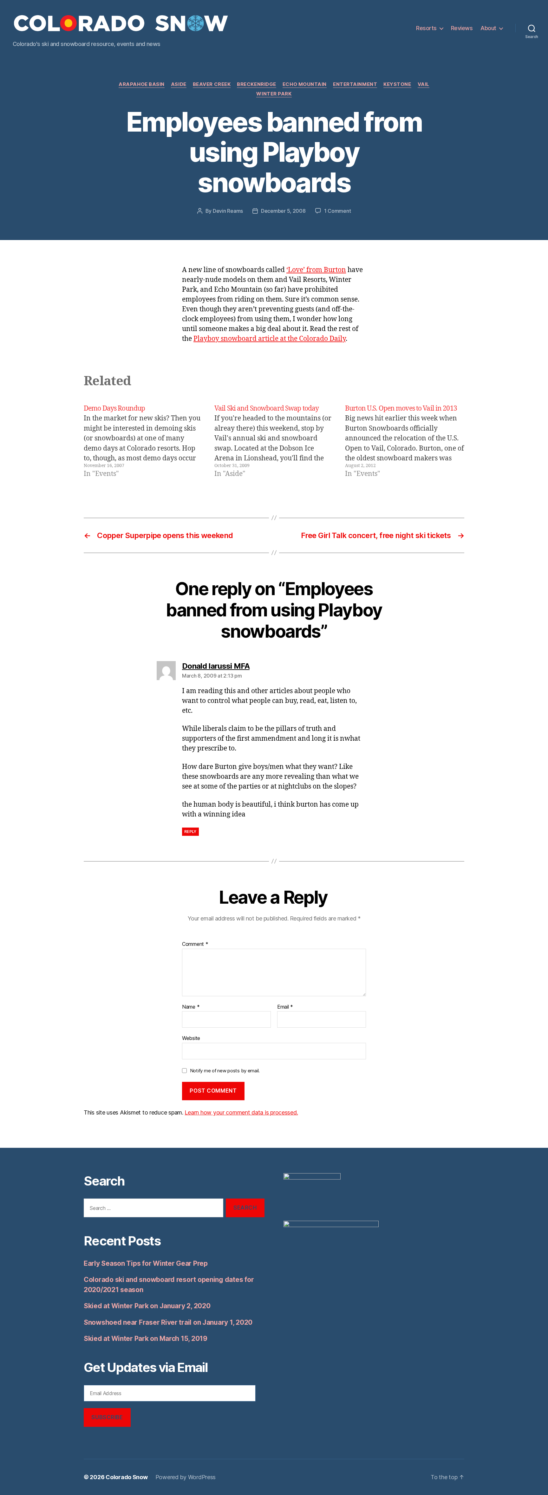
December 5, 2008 (283, 211)
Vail (423, 84)
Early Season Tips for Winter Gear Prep (146, 1263)
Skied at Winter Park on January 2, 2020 (147, 1306)
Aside (178, 84)
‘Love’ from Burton (316, 270)
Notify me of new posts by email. (225, 1071)
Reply (190, 831)
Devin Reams (228, 211)
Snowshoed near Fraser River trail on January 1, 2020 (168, 1322)
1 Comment (337, 211)
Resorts (426, 28)
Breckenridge (256, 84)
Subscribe (107, 1417)
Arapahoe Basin (142, 84)
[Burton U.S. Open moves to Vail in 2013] (404, 441)
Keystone (397, 84)
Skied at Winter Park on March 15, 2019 (145, 1338)
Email (285, 1007)
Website (191, 1038)
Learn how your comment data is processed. (241, 1112)
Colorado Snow (127, 1477)
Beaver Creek (212, 84)
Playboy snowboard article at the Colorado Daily (269, 339)
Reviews (462, 28)
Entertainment (355, 84)
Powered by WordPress (185, 1477)
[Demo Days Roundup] (143, 441)
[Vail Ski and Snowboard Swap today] (274, 441)
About (488, 28)
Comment (195, 944)
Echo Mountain (305, 84)
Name (190, 1007)
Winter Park (273, 94)
